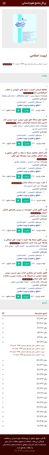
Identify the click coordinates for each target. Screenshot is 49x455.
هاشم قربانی (35, 281)
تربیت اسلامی (38, 55)
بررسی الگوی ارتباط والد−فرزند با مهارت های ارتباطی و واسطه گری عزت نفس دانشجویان (25, 241)
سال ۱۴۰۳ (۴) (42, 323)
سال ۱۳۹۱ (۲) (42, 393)
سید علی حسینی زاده (32, 185)
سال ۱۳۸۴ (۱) (42, 425)
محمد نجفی (17, 125)
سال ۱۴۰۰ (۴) (42, 337)
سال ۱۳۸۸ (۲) (42, 407)
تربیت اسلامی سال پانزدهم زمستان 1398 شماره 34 (27, 345)
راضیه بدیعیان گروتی (32, 125)
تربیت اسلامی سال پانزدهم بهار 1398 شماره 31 (28, 354)
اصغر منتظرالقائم (22, 95)
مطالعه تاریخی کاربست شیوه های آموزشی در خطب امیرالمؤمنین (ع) (26, 91)
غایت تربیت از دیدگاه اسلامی (28, 182)
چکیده (26, 110)
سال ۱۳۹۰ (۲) (42, 397)
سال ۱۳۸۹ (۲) (42, 402)
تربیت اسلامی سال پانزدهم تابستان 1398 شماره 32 (27, 352)
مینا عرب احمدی (34, 161)
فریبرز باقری (19, 245)
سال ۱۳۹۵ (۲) (42, 374)
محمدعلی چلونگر (8, 95)
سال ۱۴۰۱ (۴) (42, 332)
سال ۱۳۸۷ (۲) (42, 411)
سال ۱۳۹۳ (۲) (42, 383)
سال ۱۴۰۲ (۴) (42, 328)
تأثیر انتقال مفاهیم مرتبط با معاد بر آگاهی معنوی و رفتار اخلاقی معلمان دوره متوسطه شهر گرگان (26, 155)
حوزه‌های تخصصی (35, 102)
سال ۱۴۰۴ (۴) (42, 318)
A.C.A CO (18, 450)
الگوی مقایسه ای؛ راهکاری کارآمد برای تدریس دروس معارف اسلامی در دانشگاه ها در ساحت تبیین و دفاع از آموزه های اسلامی (25, 275)
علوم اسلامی (21, 102)
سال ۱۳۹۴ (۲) (42, 379)
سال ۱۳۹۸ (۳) (42, 360)
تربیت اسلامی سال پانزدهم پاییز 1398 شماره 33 (28, 348)
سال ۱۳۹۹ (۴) (42, 342)
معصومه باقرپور (20, 161)
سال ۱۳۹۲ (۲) (42, 388)
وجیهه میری (35, 95)
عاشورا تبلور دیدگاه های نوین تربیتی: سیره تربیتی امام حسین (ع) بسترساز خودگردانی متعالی (25, 121)
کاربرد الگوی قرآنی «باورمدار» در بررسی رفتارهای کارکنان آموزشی (25, 211)
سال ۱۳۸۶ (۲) (42, 416)
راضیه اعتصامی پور (33, 245)
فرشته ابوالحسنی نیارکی (19, 281)
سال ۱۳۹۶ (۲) (42, 369)
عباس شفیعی (35, 215)
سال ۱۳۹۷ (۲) (42, 365)
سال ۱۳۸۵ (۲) (42, 421)
